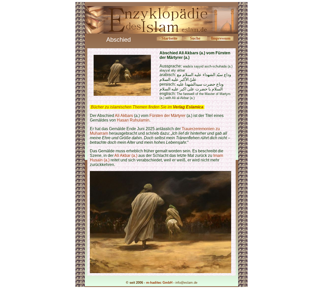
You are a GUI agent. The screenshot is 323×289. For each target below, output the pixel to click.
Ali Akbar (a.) (125, 155)
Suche (195, 38)
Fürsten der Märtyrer (167, 115)
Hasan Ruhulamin (133, 120)
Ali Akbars (124, 115)
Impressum (220, 38)
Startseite (169, 38)
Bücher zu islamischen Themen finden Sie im (147, 107)
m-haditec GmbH (159, 282)
